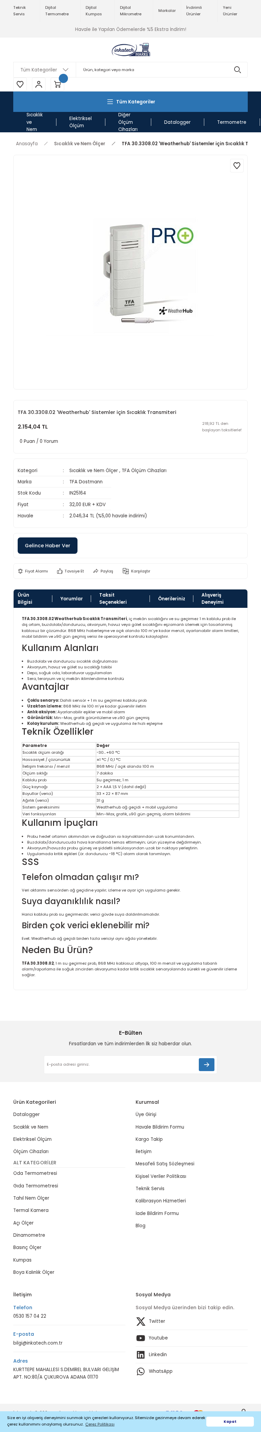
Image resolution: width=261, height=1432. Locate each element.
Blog (140, 1225)
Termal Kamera (31, 1210)
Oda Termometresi (35, 1173)
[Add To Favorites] (237, 165)
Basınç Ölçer (27, 1247)
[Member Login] (39, 84)
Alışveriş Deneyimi (213, 598)
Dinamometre (29, 1235)
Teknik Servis (150, 1188)
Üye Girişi (146, 1114)
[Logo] (130, 50)
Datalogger (26, 1114)
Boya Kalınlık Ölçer (33, 1272)
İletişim (144, 1151)
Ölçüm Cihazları (31, 1151)
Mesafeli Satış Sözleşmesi (165, 1164)
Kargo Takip (149, 1139)
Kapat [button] (230, 1421)
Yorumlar (71, 599)
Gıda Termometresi (35, 1186)
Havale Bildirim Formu (160, 1127)
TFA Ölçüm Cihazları (144, 470)
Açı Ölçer (23, 1223)
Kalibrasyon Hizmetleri (161, 1201)
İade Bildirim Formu (157, 1213)
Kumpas (22, 1260)
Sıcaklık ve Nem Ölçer (93, 470)
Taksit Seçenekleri (113, 598)
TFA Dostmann (86, 482)
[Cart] (57, 84)
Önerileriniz (171, 599)
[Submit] (206, 1064)
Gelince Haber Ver (47, 545)
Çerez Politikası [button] (100, 1424)
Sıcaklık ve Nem (30, 1127)
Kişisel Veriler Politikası (161, 1176)
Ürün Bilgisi (25, 598)
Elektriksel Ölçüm (32, 1139)
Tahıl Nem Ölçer (31, 1198)
